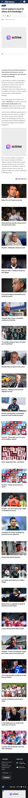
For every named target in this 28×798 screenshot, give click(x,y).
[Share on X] (8, 16)
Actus (3, 5)
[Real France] (10, 1)
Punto (3, 19)
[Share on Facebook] (5, 16)
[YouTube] (21, 787)
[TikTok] (25, 787)
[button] (3, 1)
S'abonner (6, 777)
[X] (19, 787)
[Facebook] (17, 787)
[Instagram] (23, 787)
